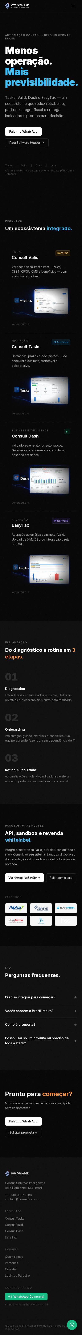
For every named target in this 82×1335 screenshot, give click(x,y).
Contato (10, 1269)
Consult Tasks (14, 1218)
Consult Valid (14, 1225)
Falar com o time (61, 877)
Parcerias (11, 1263)
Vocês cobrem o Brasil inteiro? (41, 1010)
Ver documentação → (24, 877)
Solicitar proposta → (23, 1132)
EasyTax (11, 1237)
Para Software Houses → (26, 142)
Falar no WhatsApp (23, 131)
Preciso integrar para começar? (41, 997)
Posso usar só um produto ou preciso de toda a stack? (41, 1040)
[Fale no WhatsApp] (72, 1325)
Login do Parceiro (17, 1275)
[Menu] (73, 6)
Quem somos (14, 1256)
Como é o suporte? (41, 1024)
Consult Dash (14, 1231)
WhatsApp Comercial (28, 1296)
